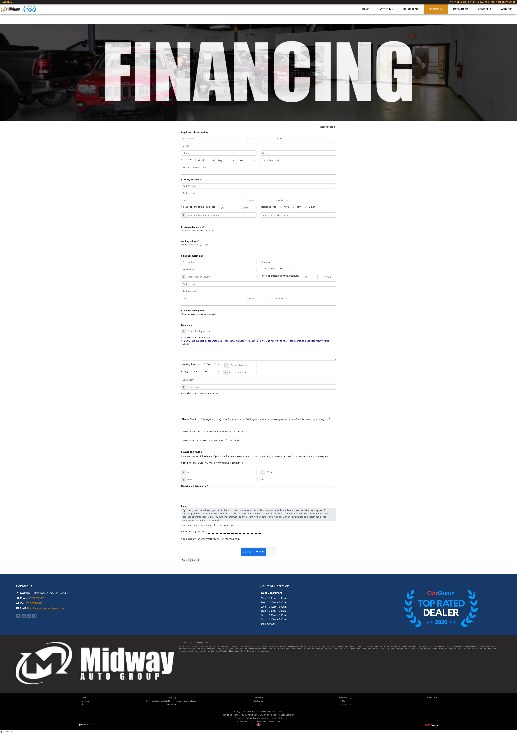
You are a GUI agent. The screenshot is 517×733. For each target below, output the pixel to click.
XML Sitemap (345, 704)
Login (8, 2)
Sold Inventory (345, 697)
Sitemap (345, 701)
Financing (435, 9)
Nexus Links (432, 697)
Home (365, 9)
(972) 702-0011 (458, 2)
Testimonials (460, 9)
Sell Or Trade (411, 9)
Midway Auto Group (273, 711)
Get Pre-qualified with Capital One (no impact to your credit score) (171, 701)
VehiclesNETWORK (256, 714)
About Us (506, 9)
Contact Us (484, 9)
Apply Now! (171, 704)
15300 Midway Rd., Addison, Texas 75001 (492, 2)
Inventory (385, 9)
